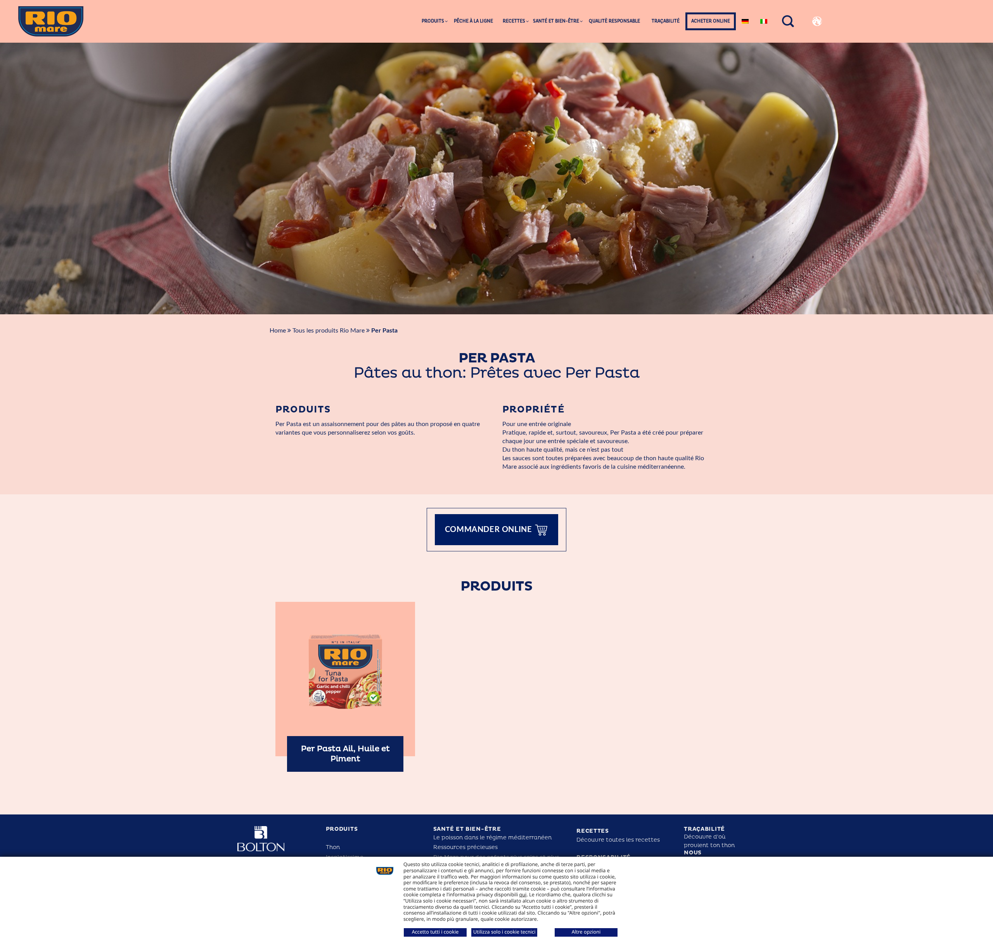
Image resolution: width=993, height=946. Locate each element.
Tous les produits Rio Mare (329, 330)
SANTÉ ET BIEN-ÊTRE (467, 829)
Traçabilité (704, 829)
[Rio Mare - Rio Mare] (50, 21)
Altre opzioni (586, 931)
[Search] (788, 21)
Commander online (489, 530)
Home (278, 330)
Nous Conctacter (705, 856)
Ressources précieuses (465, 847)
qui (523, 894)
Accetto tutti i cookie (435, 931)
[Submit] (883, 48)
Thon (333, 847)
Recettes (592, 831)
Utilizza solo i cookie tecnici (504, 931)
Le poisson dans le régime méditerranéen (492, 837)
